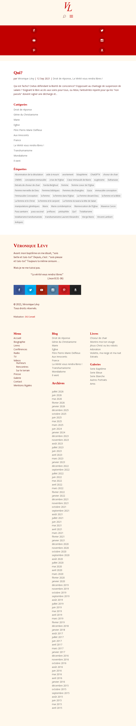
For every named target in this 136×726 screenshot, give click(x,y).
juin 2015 (57, 700)
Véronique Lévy (26, 78)
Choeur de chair (98, 338)
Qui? (18, 72)
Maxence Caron (108, 206)
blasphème (82, 174)
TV (15, 356)
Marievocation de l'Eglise (86, 206)
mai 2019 (57, 611)
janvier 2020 (58, 581)
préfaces (51, 211)
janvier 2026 (58, 406)
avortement (67, 174)
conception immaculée (35, 179)
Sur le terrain (23, 370)
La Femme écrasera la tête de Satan (79, 201)
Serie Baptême (98, 368)
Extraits (94, 356)
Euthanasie (113, 179)
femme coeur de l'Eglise (83, 185)
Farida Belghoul (50, 185)
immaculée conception (106, 190)
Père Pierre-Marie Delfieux (28, 130)
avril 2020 (57, 570)
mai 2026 (57, 398)
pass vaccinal (37, 211)
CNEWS (18, 179)
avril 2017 (57, 644)
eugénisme (99, 179)
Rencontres (22, 366)
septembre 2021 (60, 510)
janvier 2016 (58, 681)
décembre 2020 (60, 544)
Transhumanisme (23, 150)
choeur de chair (110, 174)
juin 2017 (57, 640)
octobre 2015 (59, 689)
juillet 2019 (58, 603)
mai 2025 (57, 421)
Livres (17, 345)
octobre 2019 (59, 592)
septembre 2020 (60, 555)
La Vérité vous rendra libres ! (87, 78)
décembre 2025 (60, 410)
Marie (17, 119)
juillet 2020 (58, 562)
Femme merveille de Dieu (27, 190)
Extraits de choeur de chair (27, 185)
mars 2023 (57, 458)
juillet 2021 (58, 517)
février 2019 (58, 622)
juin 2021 (57, 521)
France (17, 140)
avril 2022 (57, 484)
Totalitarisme (86, 211)
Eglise (17, 124)
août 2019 (57, 599)
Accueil (17, 338)
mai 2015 (57, 704)
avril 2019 (57, 614)
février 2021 (58, 536)
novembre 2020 (60, 547)
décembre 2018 (60, 625)
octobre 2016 (59, 663)
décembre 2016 (60, 655)
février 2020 (58, 577)
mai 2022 (57, 480)
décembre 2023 (60, 436)
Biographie (19, 341)
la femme (45, 195)
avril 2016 (57, 678)
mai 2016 (57, 674)
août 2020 (57, 559)
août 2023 (57, 443)
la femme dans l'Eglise (63, 195)
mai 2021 (57, 525)
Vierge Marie (88, 216)
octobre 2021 (59, 506)
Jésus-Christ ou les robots (104, 345)
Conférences (20, 349)
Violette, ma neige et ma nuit (105, 353)
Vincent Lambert (104, 216)
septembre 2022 (60, 469)
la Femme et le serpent (48, 201)
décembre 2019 (60, 585)
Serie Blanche (97, 376)
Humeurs (21, 362)
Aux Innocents (21, 135)
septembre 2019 (60, 596)
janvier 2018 (58, 629)
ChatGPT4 (95, 174)
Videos (17, 360)
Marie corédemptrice (61, 206)
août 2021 (57, 514)
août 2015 (57, 696)
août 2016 (57, 667)
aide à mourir (52, 174)
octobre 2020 (59, 551)
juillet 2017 (58, 637)
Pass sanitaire (21, 211)
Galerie (17, 377)
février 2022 (58, 492)
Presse (17, 374)
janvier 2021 (58, 540)
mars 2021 (57, 532)
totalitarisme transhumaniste (28, 216)
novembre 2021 (60, 503)
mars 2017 (57, 648)
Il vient (17, 160)
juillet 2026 (58, 391)
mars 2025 (57, 424)
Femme (64, 185)
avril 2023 (57, 454)
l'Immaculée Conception (26, 195)
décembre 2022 (60, 465)
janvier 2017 (58, 652)
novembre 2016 (60, 659)
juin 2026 (57, 395)
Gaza (89, 190)
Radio (17, 353)
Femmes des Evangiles (73, 190)
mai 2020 (57, 566)
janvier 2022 (58, 495)
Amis (92, 383)
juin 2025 (57, 417)
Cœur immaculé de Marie (79, 179)
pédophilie (64, 211)
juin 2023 (57, 451)
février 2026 (58, 402)
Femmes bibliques (50, 190)
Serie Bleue (96, 372)
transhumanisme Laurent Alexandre (62, 216)
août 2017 (57, 633)
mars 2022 (57, 488)
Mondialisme (20, 155)
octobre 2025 (59, 413)
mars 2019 (57, 618)
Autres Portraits (98, 379)
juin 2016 (57, 670)
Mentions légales (23, 385)
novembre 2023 (60, 439)
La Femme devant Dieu (88, 195)
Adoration (95, 349)
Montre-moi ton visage (102, 341)
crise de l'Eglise (57, 179)
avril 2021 (57, 529)
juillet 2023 (58, 447)
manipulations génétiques (27, 206)
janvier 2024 (58, 432)
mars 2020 (57, 573)
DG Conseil (30, 316)
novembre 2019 (60, 588)
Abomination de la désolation (29, 174)
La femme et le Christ (25, 201)
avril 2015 (57, 707)
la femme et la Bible (111, 195)
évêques (19, 222)
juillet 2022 (58, 473)
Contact (18, 381)
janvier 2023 (58, 462)
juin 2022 (57, 477)
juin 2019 (57, 607)
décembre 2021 (60, 499)
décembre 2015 (60, 685)
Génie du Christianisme (26, 114)
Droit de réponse (62, 78)
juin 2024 (57, 428)
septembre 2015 (60, 693)
